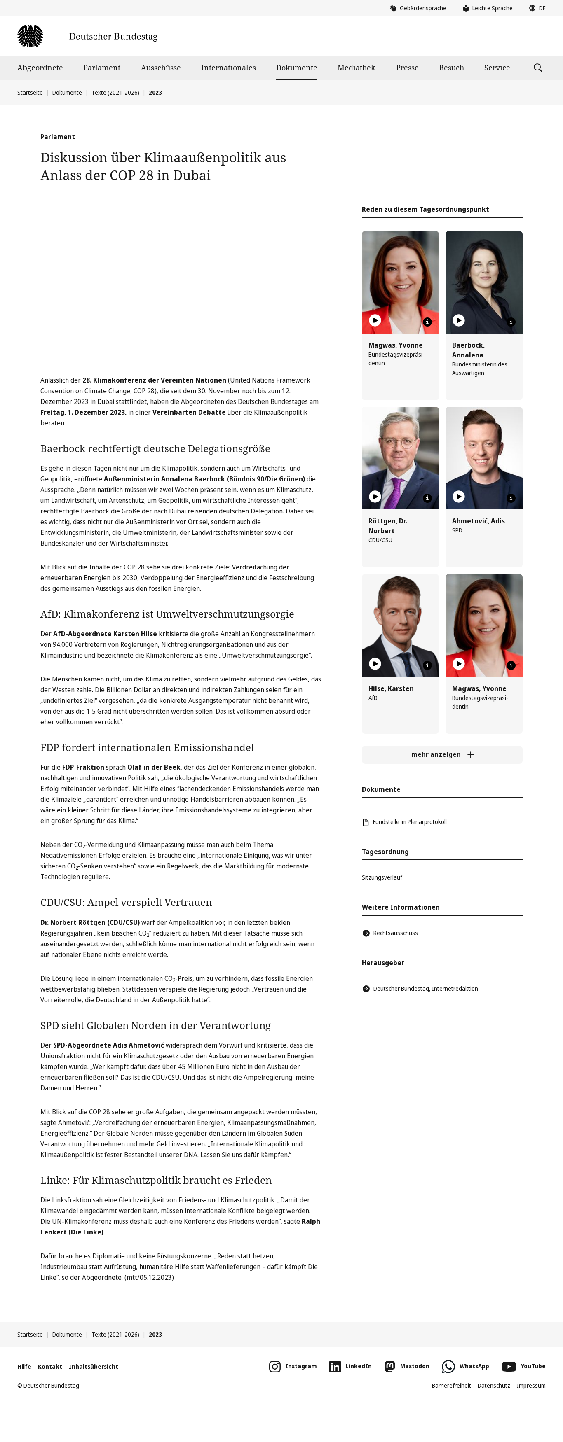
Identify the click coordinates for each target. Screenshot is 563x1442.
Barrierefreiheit (451, 1385)
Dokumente (296, 67)
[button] (535, 8)
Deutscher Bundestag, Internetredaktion (425, 988)
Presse (407, 67)
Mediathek (356, 67)
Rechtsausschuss (395, 933)
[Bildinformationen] (427, 322)
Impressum (531, 1385)
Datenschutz (494, 1385)
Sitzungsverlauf (382, 877)
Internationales (228, 67)
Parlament (101, 67)
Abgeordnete (40, 67)
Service (497, 67)
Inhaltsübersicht (93, 1366)
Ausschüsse (161, 67)
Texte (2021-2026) (115, 92)
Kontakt (50, 1366)
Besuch (451, 67)
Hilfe (24, 1366)
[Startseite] (87, 36)
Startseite (30, 92)
